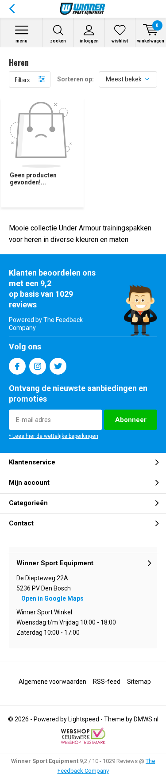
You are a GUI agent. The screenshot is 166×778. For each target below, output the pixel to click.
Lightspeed (83, 719)
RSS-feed (106, 681)
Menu (21, 40)
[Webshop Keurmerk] (83, 736)
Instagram (37, 366)
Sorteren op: (75, 79)
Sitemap (139, 681)
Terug (11, 9)
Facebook (17, 366)
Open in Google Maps (52, 598)
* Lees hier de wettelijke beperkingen (53, 436)
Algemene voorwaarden (52, 681)
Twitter (58, 366)
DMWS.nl (146, 719)
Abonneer (131, 420)
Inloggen (89, 40)
